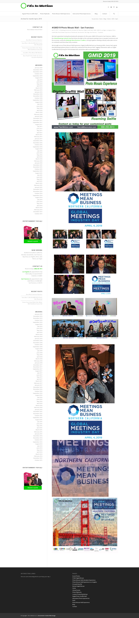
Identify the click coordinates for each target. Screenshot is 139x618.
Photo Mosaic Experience (64, 32)
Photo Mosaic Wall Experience (81, 602)
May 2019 (39, 84)
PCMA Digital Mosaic (78, 578)
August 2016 (38, 149)
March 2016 (39, 159)
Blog (105, 19)
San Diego (87, 32)
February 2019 (38, 90)
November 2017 (37, 120)
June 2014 (39, 201)
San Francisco (93, 32)
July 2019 (39, 80)
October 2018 (38, 98)
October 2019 (38, 74)
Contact (74, 606)
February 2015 (38, 185)
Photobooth (74, 32)
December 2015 (37, 165)
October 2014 (38, 193)
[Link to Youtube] (116, 7)
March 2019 (39, 88)
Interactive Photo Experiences (81, 598)
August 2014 (38, 197)
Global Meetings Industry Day (62, 38)
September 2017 (37, 122)
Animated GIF (75, 30)
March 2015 (39, 183)
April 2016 (39, 157)
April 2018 (39, 110)
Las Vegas (103, 30)
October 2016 (38, 145)
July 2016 (39, 151)
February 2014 (38, 209)
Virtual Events (76, 590)
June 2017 (39, 128)
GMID (95, 30)
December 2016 (37, 140)
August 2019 (38, 78)
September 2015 (37, 171)
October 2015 (38, 169)
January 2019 (38, 92)
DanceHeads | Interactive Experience (34, 40)
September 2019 (37, 76)
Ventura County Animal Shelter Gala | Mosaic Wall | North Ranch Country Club (32, 48)
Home (100, 19)
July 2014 (39, 199)
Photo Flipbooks (77, 592)
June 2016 (39, 153)
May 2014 (39, 203)
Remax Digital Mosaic (78, 586)
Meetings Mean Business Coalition (76, 40)
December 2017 (37, 118)
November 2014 (37, 191)
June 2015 (39, 177)
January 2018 (38, 116)
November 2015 (37, 167)
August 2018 (38, 102)
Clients (109, 19)
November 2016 (37, 143)
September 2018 (37, 100)
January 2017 (38, 138)
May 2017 (39, 130)
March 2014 (39, 207)
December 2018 (37, 94)
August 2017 (38, 124)
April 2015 (39, 181)
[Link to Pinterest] (114, 7)
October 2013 (38, 214)
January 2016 (38, 163)
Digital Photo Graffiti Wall (79, 596)
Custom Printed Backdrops (80, 594)
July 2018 (39, 104)
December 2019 (37, 70)
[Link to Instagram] (111, 7)
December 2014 (37, 189)
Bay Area (81, 30)
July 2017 (39, 126)
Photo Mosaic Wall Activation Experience (84, 580)
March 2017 (39, 134)
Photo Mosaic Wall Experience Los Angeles (84, 582)
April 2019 (39, 86)
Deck (73, 600)
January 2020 (38, 68)
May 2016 (39, 155)
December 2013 (37, 211)
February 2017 (38, 136)
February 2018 (38, 114)
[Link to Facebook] (108, 7)
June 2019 (39, 82)
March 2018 (39, 112)
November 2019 (37, 72)
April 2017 (39, 132)
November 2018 (37, 96)
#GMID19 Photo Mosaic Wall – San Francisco (73, 27)
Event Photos (76, 576)
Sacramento (81, 32)
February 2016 (38, 161)
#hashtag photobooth (65, 30)
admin (101, 32)
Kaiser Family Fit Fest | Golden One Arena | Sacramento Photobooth (32, 56)
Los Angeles (109, 30)
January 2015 (38, 187)
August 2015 (38, 173)
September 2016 (37, 147)
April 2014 (39, 205)
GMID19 (99, 30)
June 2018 (39, 106)
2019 (113, 19)
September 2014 (37, 195)
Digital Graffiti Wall (88, 30)
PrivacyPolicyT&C (77, 584)
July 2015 (39, 175)
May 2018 (39, 108)
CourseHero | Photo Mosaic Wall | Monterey (32, 52)
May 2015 (39, 179)
